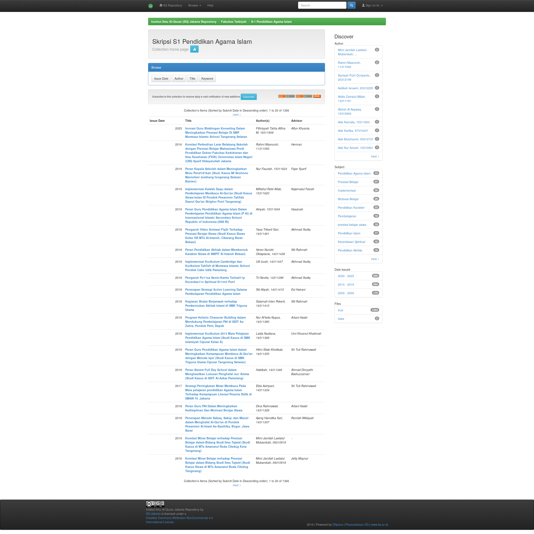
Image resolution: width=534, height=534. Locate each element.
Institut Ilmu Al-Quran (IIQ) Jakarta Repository (184, 21)
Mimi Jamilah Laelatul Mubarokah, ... (352, 52)
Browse (193, 5)
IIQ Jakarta (153, 513)
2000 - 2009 (346, 293)
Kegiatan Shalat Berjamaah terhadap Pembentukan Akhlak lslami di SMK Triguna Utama (216, 305)
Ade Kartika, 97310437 (353, 130)
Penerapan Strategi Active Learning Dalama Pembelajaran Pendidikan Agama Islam (216, 291)
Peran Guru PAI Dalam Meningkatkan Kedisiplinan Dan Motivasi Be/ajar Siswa (213, 408)
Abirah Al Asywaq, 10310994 (350, 111)
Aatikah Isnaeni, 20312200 (355, 88)
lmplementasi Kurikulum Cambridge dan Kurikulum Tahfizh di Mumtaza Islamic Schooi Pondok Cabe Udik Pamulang (217, 265)
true (340, 310)
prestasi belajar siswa (352, 224)
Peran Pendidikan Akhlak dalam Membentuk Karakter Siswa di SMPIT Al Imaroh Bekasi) (216, 252)
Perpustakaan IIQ (357, 524)
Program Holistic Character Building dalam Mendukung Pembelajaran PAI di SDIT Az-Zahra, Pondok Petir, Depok (215, 321)
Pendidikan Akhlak (350, 250)
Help (210, 5)
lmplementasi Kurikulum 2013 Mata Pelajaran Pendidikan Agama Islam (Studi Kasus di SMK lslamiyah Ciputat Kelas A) (217, 337)
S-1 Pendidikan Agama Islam (271, 21)
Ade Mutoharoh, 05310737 (355, 139)
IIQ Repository (172, 5)
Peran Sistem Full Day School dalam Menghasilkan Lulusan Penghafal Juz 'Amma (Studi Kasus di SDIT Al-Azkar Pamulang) (217, 374)
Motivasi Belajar (348, 199)
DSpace (337, 524)
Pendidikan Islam (349, 233)
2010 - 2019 (346, 284)
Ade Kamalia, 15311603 (354, 122)
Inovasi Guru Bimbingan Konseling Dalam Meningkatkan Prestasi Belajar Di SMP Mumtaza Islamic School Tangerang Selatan (216, 132)
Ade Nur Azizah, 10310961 (355, 148)
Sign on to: (373, 5)
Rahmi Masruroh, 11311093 (349, 64)
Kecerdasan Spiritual (351, 242)
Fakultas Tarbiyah (234, 21)
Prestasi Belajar (348, 182)
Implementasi (347, 190)
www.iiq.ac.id (379, 524)
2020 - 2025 (346, 276)
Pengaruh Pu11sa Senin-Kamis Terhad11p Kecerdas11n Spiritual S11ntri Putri (215, 279)
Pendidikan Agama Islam (354, 173)
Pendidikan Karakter (351, 207)
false (341, 319)
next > (237, 114)
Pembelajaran (347, 216)
